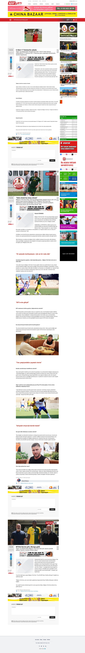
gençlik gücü (28, 134)
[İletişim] (74, 20)
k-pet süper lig (23, 134)
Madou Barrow (30, 591)
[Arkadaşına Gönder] (11, 64)
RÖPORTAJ (63, 231)
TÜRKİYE (63, 199)
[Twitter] (11, 60)
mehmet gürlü (30, 483)
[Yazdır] (11, 66)
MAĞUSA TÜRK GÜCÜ (24, 483)
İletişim (44, 639)
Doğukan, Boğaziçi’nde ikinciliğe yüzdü (21, 19)
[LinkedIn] (11, 62)
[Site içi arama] (76, 20)
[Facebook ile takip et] (39, 646)
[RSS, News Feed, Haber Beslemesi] (43, 646)
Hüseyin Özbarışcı (25, 481)
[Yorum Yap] (11, 68)
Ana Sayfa (37, 639)
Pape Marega (36, 591)
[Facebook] (11, 58)
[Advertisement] (26, 630)
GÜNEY (62, 215)
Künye (41, 639)
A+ (57, 50)
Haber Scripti (41, 648)
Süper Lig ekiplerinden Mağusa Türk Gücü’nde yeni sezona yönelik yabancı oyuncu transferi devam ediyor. (34, 549)
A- (57, 52)
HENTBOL (63, 183)
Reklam (48, 639)
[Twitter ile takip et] (41, 646)
